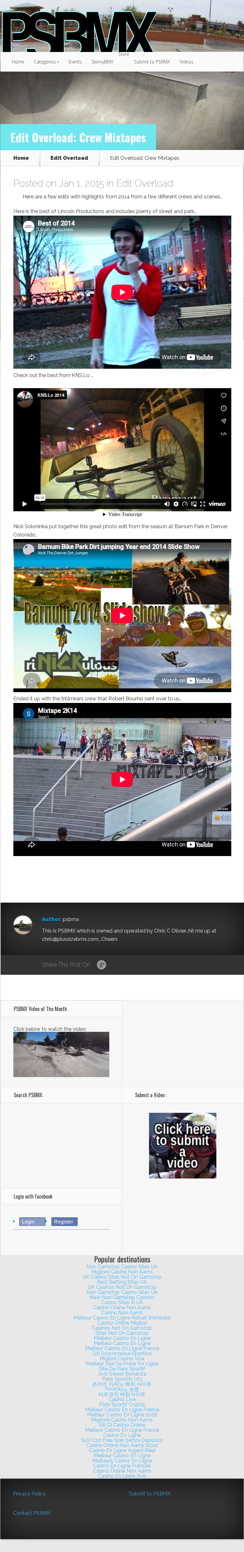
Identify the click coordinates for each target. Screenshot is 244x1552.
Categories (46, 62)
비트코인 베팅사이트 (122, 1394)
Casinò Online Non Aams (122, 1471)
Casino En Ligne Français (122, 1466)
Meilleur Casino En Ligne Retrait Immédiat (122, 1318)
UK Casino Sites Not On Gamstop (122, 1277)
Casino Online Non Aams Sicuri (122, 1445)
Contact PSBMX (32, 1513)
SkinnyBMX (102, 62)
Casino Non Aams (122, 1313)
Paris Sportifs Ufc (122, 1379)
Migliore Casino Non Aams (122, 1272)
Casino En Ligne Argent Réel (122, 1450)
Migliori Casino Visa (122, 1359)
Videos (186, 62)
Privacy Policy (29, 1494)
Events (75, 62)
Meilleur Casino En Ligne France (122, 1348)
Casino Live (122, 1399)
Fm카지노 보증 (122, 1389)
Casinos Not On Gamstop (122, 1328)
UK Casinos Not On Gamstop (122, 1287)
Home (18, 62)
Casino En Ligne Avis (122, 1476)
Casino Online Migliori (122, 1323)
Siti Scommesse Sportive (122, 1353)
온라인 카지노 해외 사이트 (122, 1384)
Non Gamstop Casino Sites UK (122, 1267)
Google (101, 965)
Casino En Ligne (122, 1435)
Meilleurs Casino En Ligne (122, 1461)
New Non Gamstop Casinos (122, 1297)
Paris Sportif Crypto (122, 1404)
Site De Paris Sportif (122, 1369)
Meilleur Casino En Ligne (122, 1338)
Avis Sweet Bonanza (122, 1374)
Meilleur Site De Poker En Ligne (122, 1364)
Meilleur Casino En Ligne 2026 (122, 1415)
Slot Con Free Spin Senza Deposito (122, 1440)
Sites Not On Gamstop (122, 1333)
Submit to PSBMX (152, 62)
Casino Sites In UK (122, 1302)
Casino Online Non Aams (122, 1307)
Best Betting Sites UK (122, 1282)
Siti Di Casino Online (122, 1425)
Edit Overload (69, 158)
